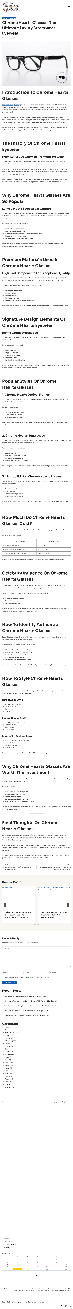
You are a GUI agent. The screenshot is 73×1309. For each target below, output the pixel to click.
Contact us (9, 1242)
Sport (7, 1035)
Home (7, 1082)
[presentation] (18, 897)
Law (6, 1043)
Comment (7, 948)
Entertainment (10, 1032)
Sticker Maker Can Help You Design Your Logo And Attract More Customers (18, 915)
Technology (9, 1041)
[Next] (68, 905)
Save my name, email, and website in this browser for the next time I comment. (27, 977)
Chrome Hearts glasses (10, 105)
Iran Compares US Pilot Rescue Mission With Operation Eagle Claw (26, 1016)
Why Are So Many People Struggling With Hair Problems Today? (25, 996)
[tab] (32, 924)
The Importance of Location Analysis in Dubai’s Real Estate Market (54, 915)
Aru (4, 38)
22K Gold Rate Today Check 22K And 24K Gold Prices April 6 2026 (26, 1011)
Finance (7, 1065)
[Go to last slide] (5, 905)
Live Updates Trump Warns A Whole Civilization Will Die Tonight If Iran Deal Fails (31, 1001)
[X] (69, 1306)
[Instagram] (65, 1306)
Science (7, 1046)
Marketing (8, 1038)
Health (7, 1068)
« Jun (36, 1276)
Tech (6, 1060)
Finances (8, 1079)
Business (5, 18)
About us (8, 1239)
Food (7, 1057)
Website (53, 973)
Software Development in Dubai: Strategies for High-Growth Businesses (55, 867)
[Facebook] (60, 1306)
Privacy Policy (10, 1244)
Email (29, 973)
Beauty (7, 1049)
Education (8, 1084)
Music (7, 1027)
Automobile (9, 1054)
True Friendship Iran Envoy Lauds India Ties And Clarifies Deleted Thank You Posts (31, 1006)
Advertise (8, 1247)
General (7, 1030)
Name (5, 973)
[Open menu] (69, 6)
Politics (7, 1071)
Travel (7, 1073)
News (7, 1076)
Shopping (8, 1087)
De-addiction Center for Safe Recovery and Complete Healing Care (16, 867)
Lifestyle (13, 18)
